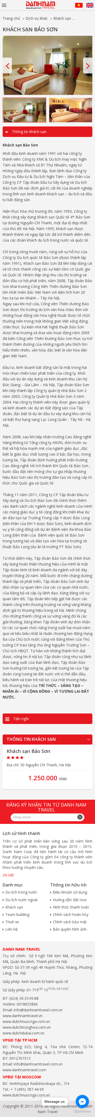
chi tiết (8, 875)
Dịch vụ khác (37, 18)
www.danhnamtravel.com (24, 1069)
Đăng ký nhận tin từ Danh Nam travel (46, 807)
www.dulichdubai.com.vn (23, 1033)
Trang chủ (11, 18)
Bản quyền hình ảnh (70, 929)
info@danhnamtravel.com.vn (38, 1009)
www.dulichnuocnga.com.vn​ (26, 1021)
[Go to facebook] (82, 1101)
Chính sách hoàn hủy (70, 914)
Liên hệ (11, 929)
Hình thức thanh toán (71, 907)
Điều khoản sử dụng (70, 892)
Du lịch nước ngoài (21, 899)
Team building (17, 914)
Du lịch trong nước (21, 892)
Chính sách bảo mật (70, 921)
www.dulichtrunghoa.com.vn (27, 1027)
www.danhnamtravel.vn (22, 1015)
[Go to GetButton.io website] (82, 1111)
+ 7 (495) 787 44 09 (27, 1089)
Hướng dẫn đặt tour (70, 899)
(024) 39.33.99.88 (24, 998)
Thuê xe (12, 921)
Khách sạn (62, 18)
